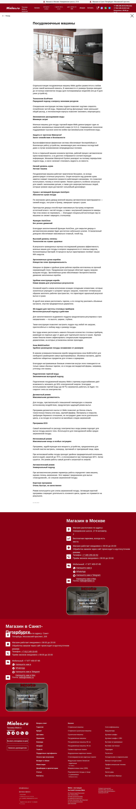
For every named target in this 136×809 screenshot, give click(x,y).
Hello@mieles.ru (87, 581)
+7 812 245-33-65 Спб (121, 8)
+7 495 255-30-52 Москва (123, 6)
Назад (8, 16)
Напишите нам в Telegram (88, 575)
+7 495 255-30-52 (90, 555)
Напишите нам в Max (86, 579)
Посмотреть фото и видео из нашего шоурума (87, 603)
